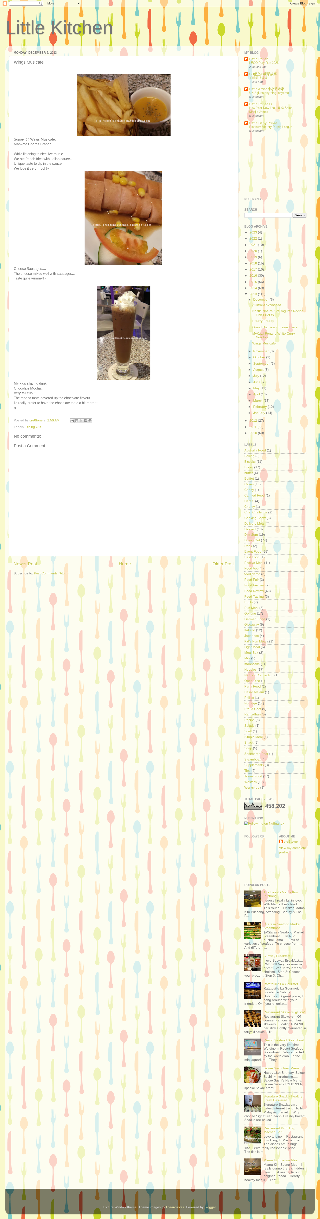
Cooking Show (255, 518)
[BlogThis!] (76, 420)
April (257, 394)
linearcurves (175, 1207)
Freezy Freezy (263, 321)
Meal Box (251, 652)
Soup (248, 748)
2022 (253, 238)
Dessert (250, 529)
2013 (253, 294)
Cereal (249, 501)
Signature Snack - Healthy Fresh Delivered (283, 1098)
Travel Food (253, 776)
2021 (253, 245)
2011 (253, 427)
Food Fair (251, 579)
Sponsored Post (256, 754)
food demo (252, 574)
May (256, 388)
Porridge (250, 703)
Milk (247, 658)
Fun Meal (251, 608)
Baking (249, 456)
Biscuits (250, 461)
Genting (250, 613)
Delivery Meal (254, 523)
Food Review (254, 591)
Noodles (250, 669)
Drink (248, 546)
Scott (248, 731)
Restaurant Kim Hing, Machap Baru (279, 1130)
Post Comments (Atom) (51, 573)
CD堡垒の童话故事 (263, 74)
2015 (253, 282)
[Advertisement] (267, 165)
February (260, 407)
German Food (254, 619)
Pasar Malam (254, 692)
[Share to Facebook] (85, 420)
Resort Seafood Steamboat (284, 1040)
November (261, 351)
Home (125, 563)
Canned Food (254, 495)
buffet (248, 473)
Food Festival (254, 585)
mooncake (252, 664)
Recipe (249, 720)
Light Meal (252, 647)
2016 (253, 275)
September (262, 363)
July (256, 376)
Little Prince (258, 59)
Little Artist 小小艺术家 (266, 89)
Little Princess (260, 104)
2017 (253, 269)
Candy (249, 490)
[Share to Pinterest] (90, 420)
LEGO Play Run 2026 (264, 63)
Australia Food (255, 450)
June (257, 382)
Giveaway (251, 624)
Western (250, 782)
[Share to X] (81, 420)
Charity (249, 506)
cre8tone (291, 841)
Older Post (223, 563)
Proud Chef (252, 709)
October (259, 357)
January (259, 413)
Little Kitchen (59, 27)
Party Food (252, 686)
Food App (251, 568)
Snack (248, 742)
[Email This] (72, 420)
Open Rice (252, 681)
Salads (249, 725)
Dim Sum (251, 534)
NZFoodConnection (258, 675)
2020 (253, 251)
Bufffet (249, 478)
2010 (253, 433)
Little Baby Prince (263, 123)
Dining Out (33, 427)
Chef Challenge (255, 512)
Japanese (251, 636)
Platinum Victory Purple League (270, 127)
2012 (253, 420)
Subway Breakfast (277, 956)
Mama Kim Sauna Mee (281, 1160)
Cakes (249, 484)
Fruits (248, 602)
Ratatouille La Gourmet (281, 984)
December (261, 299)
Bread (248, 467)
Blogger (210, 1207)
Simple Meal (253, 737)
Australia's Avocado (266, 305)
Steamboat (252, 759)
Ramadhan (252, 714)
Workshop (251, 787)
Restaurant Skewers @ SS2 (284, 1012)
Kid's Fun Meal (255, 641)
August (258, 369)
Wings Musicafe (264, 343)
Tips (247, 770)
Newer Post (25, 563)
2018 (253, 263)
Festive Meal (253, 563)
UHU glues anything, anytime (269, 93)
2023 (253, 232)
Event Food (252, 551)
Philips (249, 697)
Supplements (254, 765)
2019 (253, 257)
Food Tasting (254, 596)
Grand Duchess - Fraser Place (275, 327)
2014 (253, 288)
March (258, 400)
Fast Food (252, 557)
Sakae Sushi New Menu (281, 1068)
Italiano (249, 630)
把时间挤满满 (258, 78)
